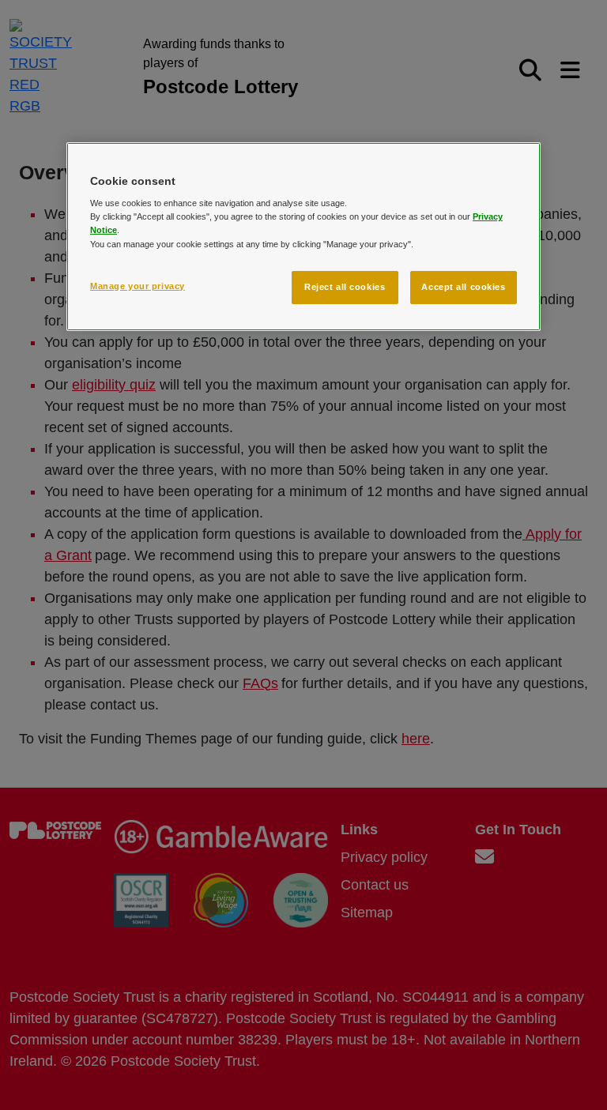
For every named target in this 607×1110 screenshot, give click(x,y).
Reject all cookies (344, 287)
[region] (303, 236)
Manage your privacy (137, 286)
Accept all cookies (463, 287)
